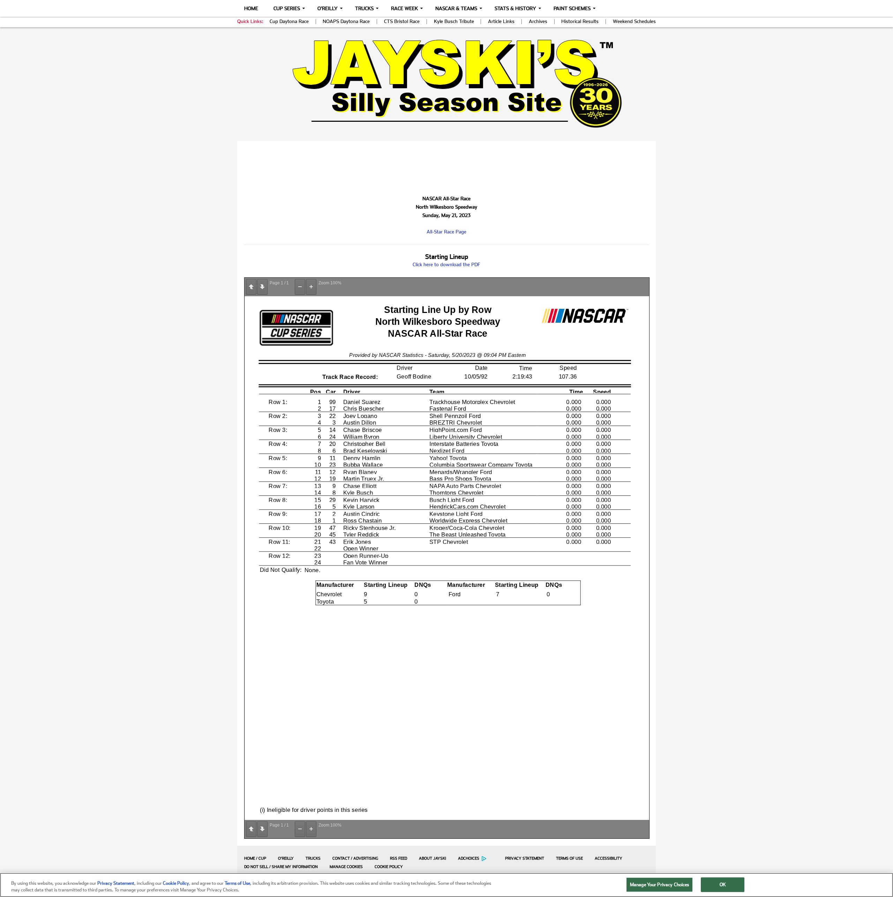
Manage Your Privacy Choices (659, 884)
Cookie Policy (389, 867)
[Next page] (262, 287)
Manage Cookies (346, 867)
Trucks (364, 8)
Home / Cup (255, 858)
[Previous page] (251, 287)
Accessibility (608, 858)
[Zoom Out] (300, 287)
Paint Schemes (572, 8)
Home (251, 8)
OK (723, 884)
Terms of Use (569, 858)
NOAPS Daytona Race (346, 21)
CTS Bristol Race (402, 21)
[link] (446, 83)
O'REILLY (286, 858)
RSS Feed (398, 858)
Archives (538, 21)
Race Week (404, 8)
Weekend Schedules (634, 21)
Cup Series (286, 8)
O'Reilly (327, 8)
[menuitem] (253, 858)
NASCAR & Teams (456, 8)
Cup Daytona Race (289, 21)
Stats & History (515, 8)
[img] (446, 83)
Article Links (501, 21)
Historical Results (580, 21)
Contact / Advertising (355, 858)
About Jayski (432, 858)
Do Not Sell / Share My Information (281, 867)
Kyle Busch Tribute (454, 21)
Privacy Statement (524, 858)
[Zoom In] (311, 287)
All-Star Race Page (446, 231)
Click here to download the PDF (446, 264)
